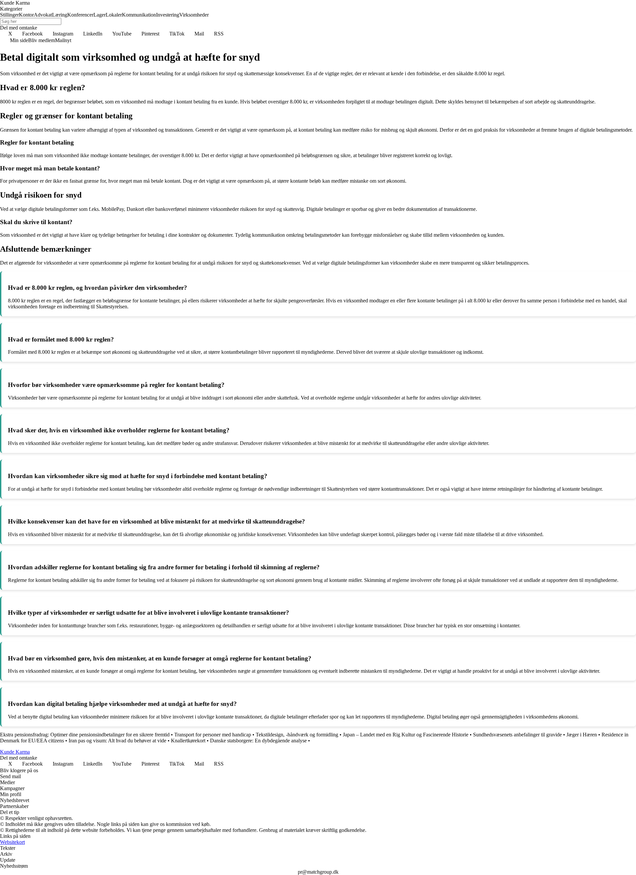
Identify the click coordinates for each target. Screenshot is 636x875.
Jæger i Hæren (581, 734)
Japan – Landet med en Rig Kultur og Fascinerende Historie (405, 734)
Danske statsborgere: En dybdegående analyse (258, 740)
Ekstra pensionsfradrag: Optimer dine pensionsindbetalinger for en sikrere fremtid (85, 734)
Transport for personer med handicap (212, 734)
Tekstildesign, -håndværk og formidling (297, 734)
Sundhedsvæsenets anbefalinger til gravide (517, 734)
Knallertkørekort (188, 740)
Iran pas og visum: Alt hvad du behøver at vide (117, 740)
